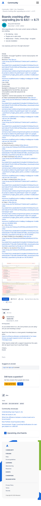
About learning (9, 466)
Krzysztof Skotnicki (14, 24)
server (22, 403)
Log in (5, 367)
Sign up (10, 367)
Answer (5, 299)
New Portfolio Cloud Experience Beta (13, 422)
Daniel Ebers (10, 317)
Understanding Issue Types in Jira (12, 412)
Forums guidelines (10, 459)
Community (13, 2)
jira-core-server (13, 403)
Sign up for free (10, 384)
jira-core (4, 403)
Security (8, 490)
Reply (3, 357)
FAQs (7, 456)
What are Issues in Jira (9, 414)
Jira (15, 9)
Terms (7, 488)
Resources (8, 468)
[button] (20, 271)
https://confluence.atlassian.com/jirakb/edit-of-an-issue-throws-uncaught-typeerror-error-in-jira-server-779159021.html (19, 338)
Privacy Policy (9, 485)
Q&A (11, 9)
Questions (21, 9)
